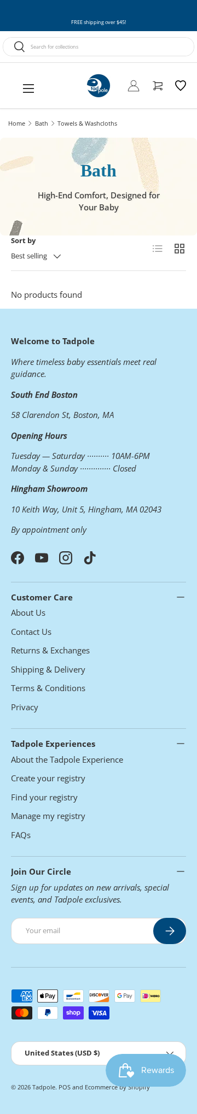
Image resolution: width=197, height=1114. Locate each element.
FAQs (21, 834)
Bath (41, 123)
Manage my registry (48, 815)
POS (65, 1087)
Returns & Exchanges (50, 650)
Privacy (24, 707)
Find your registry (44, 797)
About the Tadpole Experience (67, 759)
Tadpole (43, 1087)
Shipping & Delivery (48, 669)
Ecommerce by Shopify (117, 1087)
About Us (28, 612)
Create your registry (48, 778)
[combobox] (98, 47)
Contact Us (31, 631)
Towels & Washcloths (87, 123)
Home (16, 123)
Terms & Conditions (48, 687)
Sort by (23, 240)
